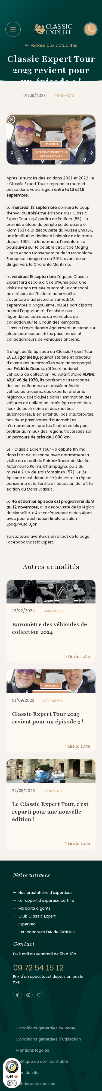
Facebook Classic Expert (30, 542)
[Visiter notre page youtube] (39, 995)
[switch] (12, 1083)
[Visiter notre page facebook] (17, 995)
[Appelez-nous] (91, 29)
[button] (17, 995)
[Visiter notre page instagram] (28, 995)
